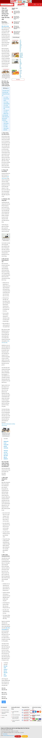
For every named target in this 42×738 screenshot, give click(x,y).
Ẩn (7, 88)
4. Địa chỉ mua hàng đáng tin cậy (6, 112)
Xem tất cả (18, 79)
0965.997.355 (26, 715)
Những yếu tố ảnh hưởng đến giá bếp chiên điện (17, 22)
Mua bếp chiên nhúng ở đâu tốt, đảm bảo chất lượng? (17, 17)
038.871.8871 (26, 720)
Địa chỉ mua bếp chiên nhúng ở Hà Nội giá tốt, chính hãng (17, 12)
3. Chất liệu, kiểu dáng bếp (6, 107)
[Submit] (12, 4)
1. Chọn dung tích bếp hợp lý (6, 99)
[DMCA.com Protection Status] (34, 720)
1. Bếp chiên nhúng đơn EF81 (6, 123)
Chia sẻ (3, 701)
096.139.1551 (26, 718)
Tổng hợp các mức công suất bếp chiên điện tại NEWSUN (17, 27)
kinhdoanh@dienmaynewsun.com (9, 735)
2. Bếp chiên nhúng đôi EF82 (6, 128)
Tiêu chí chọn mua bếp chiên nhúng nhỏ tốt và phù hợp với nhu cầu (17, 32)
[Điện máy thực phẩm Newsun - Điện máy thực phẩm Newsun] (21, 4)
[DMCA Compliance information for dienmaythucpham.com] (39, 720)
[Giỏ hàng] (38, 4)
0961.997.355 (26, 710)
